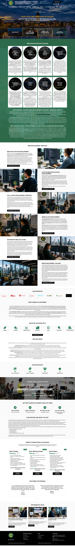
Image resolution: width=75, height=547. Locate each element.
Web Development (22, 6)
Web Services (15, 6)
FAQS (57, 6)
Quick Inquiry (57, 1)
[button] (37, 298)
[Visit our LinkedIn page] (56, 4)
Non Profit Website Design (45, 52)
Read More (37, 23)
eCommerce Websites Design (59, 53)
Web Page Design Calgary (59, 84)
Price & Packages (48, 6)
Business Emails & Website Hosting (45, 83)
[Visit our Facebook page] (53, 4)
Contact (64, 6)
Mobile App (29, 6)
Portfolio (41, 6)
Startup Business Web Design (30, 52)
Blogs (54, 6)
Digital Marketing (35, 6)
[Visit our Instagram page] (55, 4)
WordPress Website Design (15, 84)
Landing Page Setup (30, 84)
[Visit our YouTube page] (58, 4)
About (61, 6)
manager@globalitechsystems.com (44, 395)
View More (15, 32)
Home (10, 6)
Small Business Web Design (15, 52)
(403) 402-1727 (44, 1)
